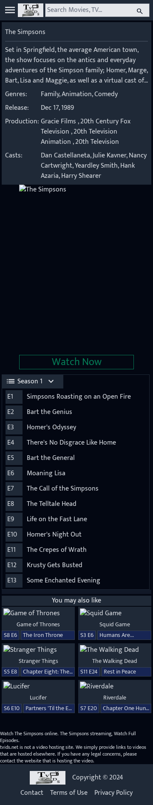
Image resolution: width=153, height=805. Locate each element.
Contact (31, 793)
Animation (77, 94)
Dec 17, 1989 (57, 108)
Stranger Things (38, 661)
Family (50, 94)
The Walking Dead (114, 661)
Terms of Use (69, 793)
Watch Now (77, 362)
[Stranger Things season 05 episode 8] (38, 650)
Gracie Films (58, 121)
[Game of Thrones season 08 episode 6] (38, 613)
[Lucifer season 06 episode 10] (38, 687)
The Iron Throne (43, 635)
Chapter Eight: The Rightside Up (62, 672)
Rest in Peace (120, 672)
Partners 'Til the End (50, 708)
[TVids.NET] (30, 10)
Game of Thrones (38, 624)
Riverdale (114, 697)
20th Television (97, 142)
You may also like (76, 600)
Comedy (106, 94)
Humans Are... (116, 635)
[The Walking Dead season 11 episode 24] (114, 650)
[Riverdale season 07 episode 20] (114, 687)
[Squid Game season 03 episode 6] (114, 613)
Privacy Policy (113, 793)
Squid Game (114, 624)
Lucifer (38, 697)
